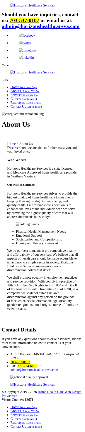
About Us (24, 91)
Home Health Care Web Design (60, 392)
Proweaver (9, 396)
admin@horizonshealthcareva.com (41, 26)
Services (24, 95)
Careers (23, 99)
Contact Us (26, 106)
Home (23, 87)
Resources (25, 102)
